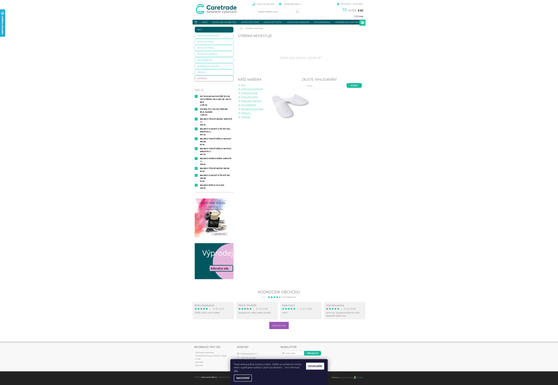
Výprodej (202, 78)
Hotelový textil (273, 22)
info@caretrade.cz (248, 353)
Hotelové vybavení (298, 22)
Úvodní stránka (196, 22)
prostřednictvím (347, 377)
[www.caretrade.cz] (221, 9)
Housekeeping (322, 22)
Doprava (199, 365)
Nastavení (242, 378)
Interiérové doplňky (347, 22)
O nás (198, 359)
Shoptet (360, 377)
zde (236, 370)
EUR (361, 16)
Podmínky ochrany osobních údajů (211, 355)
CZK (356, 16)
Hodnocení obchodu (279, 292)
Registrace (358, 4)
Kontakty (199, 362)
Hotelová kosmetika (224, 22)
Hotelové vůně (250, 22)
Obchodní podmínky (204, 352)
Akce (205, 22)
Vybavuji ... (202, 72)
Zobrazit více (279, 325)
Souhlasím (315, 366)
